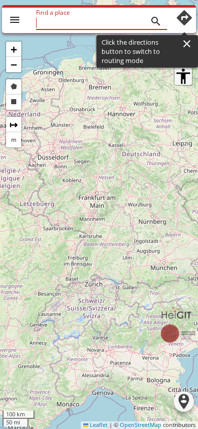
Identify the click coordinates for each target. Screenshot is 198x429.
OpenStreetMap (140, 424)
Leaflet (98, 424)
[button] (13, 49)
